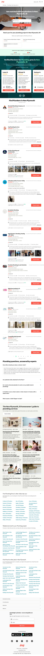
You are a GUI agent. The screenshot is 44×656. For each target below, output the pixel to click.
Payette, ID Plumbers (7, 503)
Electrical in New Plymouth (8, 583)
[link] (4, 87)
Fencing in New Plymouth (8, 574)
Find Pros (22, 25)
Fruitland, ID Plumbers (7, 501)
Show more (39, 141)
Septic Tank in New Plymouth (9, 578)
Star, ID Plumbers (19, 501)
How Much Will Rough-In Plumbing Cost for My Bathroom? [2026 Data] (31, 432)
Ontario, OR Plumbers (7, 509)
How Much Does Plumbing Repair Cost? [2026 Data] (11, 432)
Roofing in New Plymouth (8, 592)
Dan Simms (25, 429)
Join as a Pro (36, 1)
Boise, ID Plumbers (20, 515)
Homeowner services (6, 599)
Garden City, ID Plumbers (21, 519)
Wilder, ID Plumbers (7, 519)
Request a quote (8, 90)
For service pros (6, 602)
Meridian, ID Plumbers (20, 511)
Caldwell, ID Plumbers (7, 517)
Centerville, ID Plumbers (34, 515)
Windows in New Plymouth (21, 570)
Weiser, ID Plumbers (33, 506)
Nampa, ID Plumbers (20, 509)
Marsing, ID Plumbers (20, 513)
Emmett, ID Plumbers (7, 507)
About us (4, 608)
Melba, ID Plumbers (33, 508)
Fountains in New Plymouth (21, 539)
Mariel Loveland (6, 452)
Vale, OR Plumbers (20, 505)
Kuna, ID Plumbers (33, 501)
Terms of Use (19, 648)
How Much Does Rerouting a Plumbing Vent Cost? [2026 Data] (11, 455)
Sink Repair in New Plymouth (22, 544)
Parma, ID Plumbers (7, 505)
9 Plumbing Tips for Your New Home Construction (12, 479)
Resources (5, 605)
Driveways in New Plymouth (21, 585)
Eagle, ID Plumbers (20, 503)
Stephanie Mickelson (7, 429)
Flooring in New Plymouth (34, 581)
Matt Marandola (26, 476)
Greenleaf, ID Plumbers (7, 515)
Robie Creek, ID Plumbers (34, 519)
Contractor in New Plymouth (8, 548)
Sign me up (22, 625)
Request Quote (36, 122)
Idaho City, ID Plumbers (34, 517)
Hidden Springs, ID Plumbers (22, 517)
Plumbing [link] (4, 5)
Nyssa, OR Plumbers (7, 513)
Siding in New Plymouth (21, 583)
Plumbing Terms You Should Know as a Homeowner (32, 479)
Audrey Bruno (6, 476)
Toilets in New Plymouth (8, 539)
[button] (11, 169)
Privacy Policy (24, 648)
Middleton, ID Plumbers (7, 511)
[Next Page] (30, 356)
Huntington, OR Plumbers (34, 510)
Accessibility (21, 650)
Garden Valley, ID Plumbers (34, 512)
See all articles (8, 413)
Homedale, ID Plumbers (21, 507)
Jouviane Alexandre (27, 452)
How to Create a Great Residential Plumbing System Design (31, 455)
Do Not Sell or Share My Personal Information (22, 651)
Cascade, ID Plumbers (33, 521)
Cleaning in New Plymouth (8, 576)
